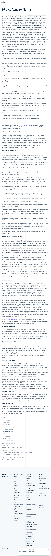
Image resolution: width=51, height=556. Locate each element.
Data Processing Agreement (8, 443)
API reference (29, 536)
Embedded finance (30, 485)
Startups (28, 478)
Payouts (16, 509)
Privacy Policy (11, 319)
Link (15, 502)
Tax (15, 516)
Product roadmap (42, 502)
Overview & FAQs (6, 420)
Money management (30, 494)
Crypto (15, 490)
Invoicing (16, 499)
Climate (16, 487)
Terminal (16, 518)
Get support (41, 514)
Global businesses (30, 488)
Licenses (41, 491)
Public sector (29, 516)
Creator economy (30, 501)
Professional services (31, 514)
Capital (15, 483)
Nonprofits (28, 512)
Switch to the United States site (26, 552)
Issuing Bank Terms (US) (8, 438)
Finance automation (30, 487)
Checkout (16, 485)
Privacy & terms (42, 486)
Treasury (16, 520)
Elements (16, 494)
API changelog (29, 540)
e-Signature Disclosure (8, 429)
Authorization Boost (18, 480)
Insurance (28, 507)
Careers (40, 503)
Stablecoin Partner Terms (8, 441)
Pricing (15, 476)
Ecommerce (29, 483)
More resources (42, 497)
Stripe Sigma (17, 515)
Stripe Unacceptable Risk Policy (10, 449)
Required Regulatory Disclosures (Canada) (12, 456)
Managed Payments (18, 504)
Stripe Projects (29, 543)
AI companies (29, 499)
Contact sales (42, 509)
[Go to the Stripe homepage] (3, 474)
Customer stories (42, 478)
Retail (27, 518)
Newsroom (41, 505)
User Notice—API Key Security (9, 450)
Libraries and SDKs (30, 541)
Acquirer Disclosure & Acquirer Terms (11, 433)
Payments (16, 508)
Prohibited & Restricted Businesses (10, 427)
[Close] (48, 549)
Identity (16, 497)
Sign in (40, 519)
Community (41, 481)
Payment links (17, 506)
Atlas (15, 478)
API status (28, 538)
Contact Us (25, 125)
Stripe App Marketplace (31, 524)
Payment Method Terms (8, 440)
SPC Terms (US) (6, 434)
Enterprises (28, 476)
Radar (15, 511)
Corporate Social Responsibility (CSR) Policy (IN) (13, 457)
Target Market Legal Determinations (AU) (12, 454)
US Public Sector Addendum (8, 459)
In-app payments (30, 490)
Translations (5, 445)
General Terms (6, 422)
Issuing (15, 501)
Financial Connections (19, 495)
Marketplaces (29, 492)
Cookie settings (42, 495)
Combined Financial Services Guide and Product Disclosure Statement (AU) (19, 452)
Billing (15, 481)
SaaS (27, 497)
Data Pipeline (17, 492)
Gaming (28, 502)
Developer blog (29, 545)
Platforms (28, 495)
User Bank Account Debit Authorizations (11, 426)
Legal (3, 417)
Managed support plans (44, 515)
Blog (40, 480)
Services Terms (6, 424)
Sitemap (40, 493)
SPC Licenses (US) (7, 436)
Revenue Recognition (18, 513)
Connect (16, 488)
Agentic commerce (30, 480)
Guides (40, 476)
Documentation (29, 534)
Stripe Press (41, 507)
